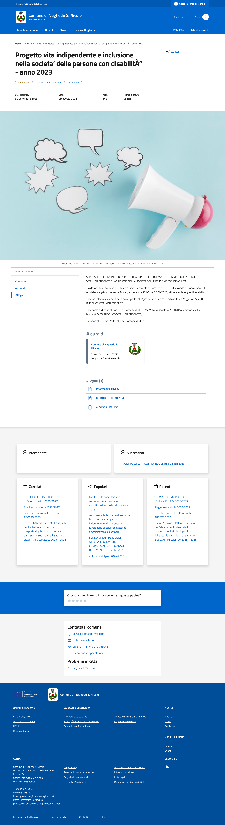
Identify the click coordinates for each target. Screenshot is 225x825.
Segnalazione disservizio (76, 777)
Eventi (168, 751)
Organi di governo (22, 716)
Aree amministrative (24, 721)
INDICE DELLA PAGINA (24, 271)
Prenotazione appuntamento (79, 772)
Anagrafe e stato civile (75, 716)
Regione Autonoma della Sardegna (31, 3)
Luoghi (168, 746)
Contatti (83, 817)
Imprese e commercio (125, 721)
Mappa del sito (58, 817)
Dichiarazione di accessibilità (129, 782)
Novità (28, 43)
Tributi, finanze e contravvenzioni (81, 721)
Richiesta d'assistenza (75, 782)
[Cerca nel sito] (205, 17)
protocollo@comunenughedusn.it (37, 796)
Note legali (120, 777)
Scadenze (170, 726)
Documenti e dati (22, 731)
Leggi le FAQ (70, 767)
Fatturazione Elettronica (26, 817)
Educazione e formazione (77, 726)
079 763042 (29, 789)
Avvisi (38, 43)
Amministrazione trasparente (129, 767)
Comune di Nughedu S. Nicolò (104, 346)
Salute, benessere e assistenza (130, 716)
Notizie (168, 716)
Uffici (16, 726)
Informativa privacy (124, 772)
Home (18, 43)
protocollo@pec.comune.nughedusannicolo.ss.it (37, 803)
